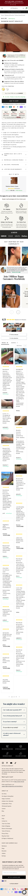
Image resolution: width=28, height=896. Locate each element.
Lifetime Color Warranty (7, 801)
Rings (3, 848)
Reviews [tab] (4, 342)
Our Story (4, 793)
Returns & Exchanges (7, 828)
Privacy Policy (5, 833)
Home (2, 15)
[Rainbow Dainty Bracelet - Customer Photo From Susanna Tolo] (8, 330)
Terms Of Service (6, 831)
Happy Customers (6, 798)
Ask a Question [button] (14, 338)
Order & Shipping (6, 826)
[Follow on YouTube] (11, 763)
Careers (4, 808)
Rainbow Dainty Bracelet (20, 15)
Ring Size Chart (5, 836)
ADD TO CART (14, 101)
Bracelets (4, 851)
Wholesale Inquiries (6, 806)
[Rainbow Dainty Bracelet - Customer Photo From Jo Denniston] (19, 330)
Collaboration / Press (7, 803)
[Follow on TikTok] (15, 763)
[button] (24, 11)
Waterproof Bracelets (9, 15)
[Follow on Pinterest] (7, 763)
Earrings (4, 856)
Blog (3, 811)
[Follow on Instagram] (3, 763)
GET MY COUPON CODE (14, 877)
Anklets (3, 853)
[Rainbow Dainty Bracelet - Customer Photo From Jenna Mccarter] (13, 330)
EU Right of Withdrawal (7, 838)
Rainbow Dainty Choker (12, 186)
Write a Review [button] (14, 334)
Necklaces (4, 846)
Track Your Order (6, 823)
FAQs (3, 818)
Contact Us (4, 821)
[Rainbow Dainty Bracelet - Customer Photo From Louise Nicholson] (5, 325)
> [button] (19, 697)
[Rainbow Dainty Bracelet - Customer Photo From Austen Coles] (22, 325)
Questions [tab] (13, 342)
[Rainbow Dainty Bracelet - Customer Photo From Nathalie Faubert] (16, 325)
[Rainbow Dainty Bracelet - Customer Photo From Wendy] (11, 325)
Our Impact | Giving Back (7, 796)
